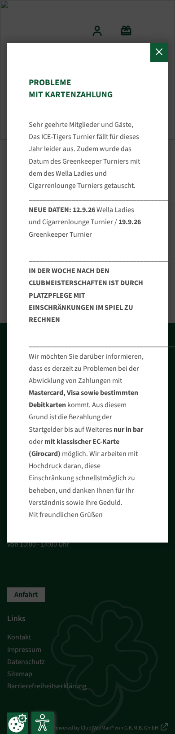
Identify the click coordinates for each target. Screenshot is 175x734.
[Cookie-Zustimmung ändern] (17, 723)
